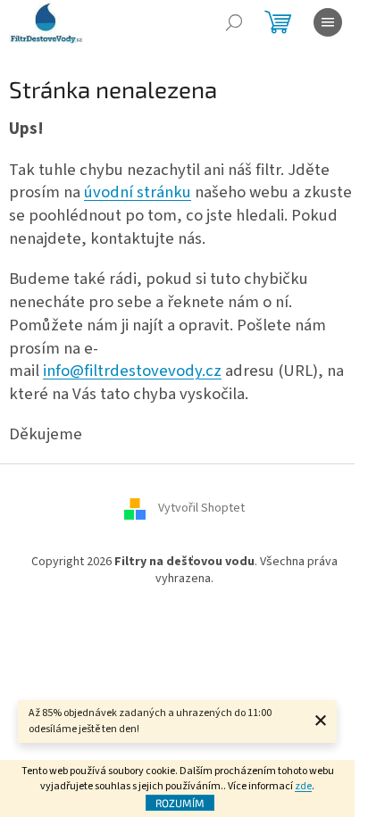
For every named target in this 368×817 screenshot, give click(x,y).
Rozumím (180, 802)
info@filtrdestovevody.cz (132, 370)
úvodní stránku (137, 192)
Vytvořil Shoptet (201, 508)
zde (303, 786)
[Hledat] (234, 22)
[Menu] (328, 22)
